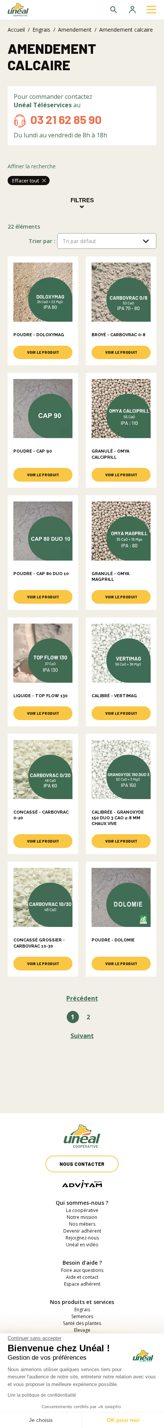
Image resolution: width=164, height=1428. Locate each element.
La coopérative (82, 1210)
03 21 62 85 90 (66, 119)
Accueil (16, 29)
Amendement (75, 29)
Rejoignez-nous (82, 1238)
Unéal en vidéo (82, 1244)
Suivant (82, 1036)
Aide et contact (82, 1277)
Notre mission (82, 1217)
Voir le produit (43, 352)
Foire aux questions (82, 1270)
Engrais (41, 29)
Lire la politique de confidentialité (42, 1395)
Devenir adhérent (82, 1231)
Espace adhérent (82, 1284)
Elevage (82, 1330)
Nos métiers (82, 1224)
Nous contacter (82, 1164)
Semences (82, 1316)
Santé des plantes (82, 1323)
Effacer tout (25, 180)
